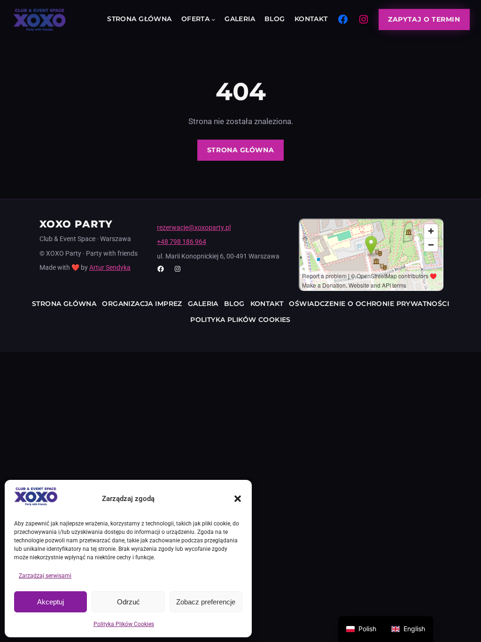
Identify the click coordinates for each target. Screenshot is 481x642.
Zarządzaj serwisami (45, 575)
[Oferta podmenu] (213, 19)
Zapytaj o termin (424, 19)
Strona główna (240, 150)
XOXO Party (76, 224)
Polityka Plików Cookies (123, 624)
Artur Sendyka (110, 267)
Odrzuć (128, 602)
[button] (237, 498)
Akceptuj (50, 602)
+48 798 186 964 (181, 241)
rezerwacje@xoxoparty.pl (194, 227)
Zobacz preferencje (205, 602)
